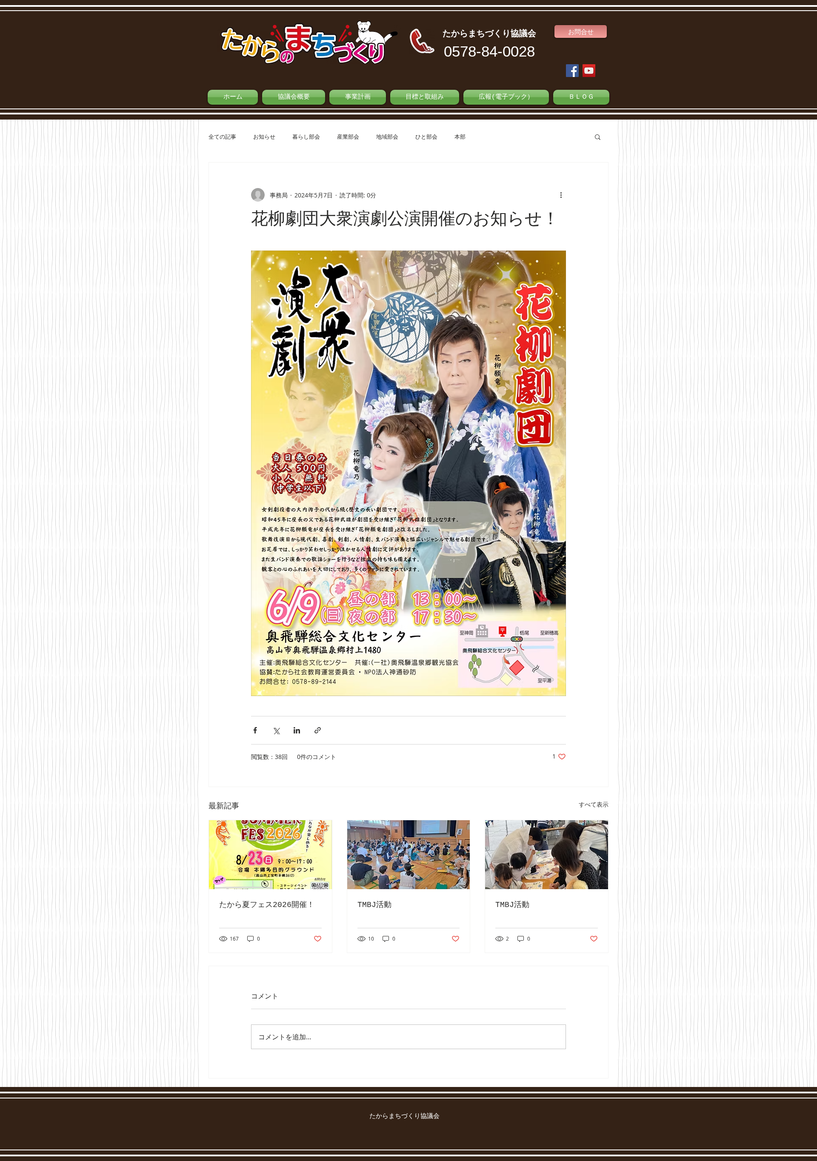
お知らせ (264, 136)
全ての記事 (222, 136)
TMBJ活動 (374, 905)
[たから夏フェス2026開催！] (270, 854)
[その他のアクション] (561, 195)
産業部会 (348, 136)
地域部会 (387, 136)
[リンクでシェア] (318, 730)
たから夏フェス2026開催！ (266, 905)
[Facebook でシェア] (255, 730)
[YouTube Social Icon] (589, 70)
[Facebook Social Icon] (572, 70)
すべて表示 (593, 804)
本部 (460, 136)
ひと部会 (426, 136)
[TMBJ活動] (408, 854)
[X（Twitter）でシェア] (276, 730)
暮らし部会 (306, 136)
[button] (598, 136)
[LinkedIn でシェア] (297, 730)
